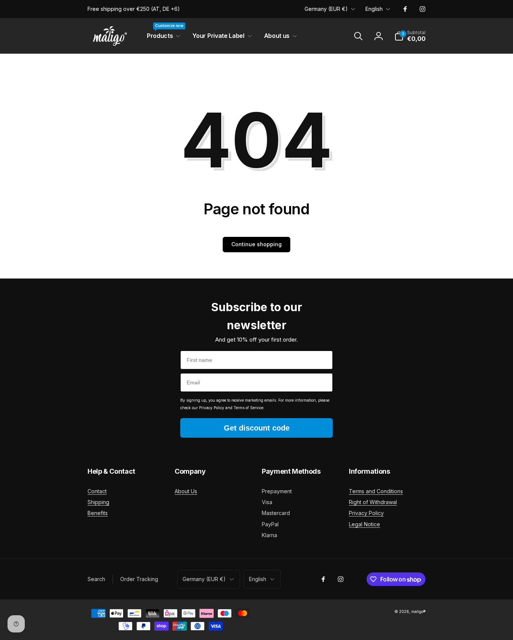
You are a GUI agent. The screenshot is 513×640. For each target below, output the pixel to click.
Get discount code (257, 428)
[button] (162, 36)
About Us (186, 491)
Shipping (98, 502)
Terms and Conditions (376, 491)
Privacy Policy (366, 513)
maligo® (418, 611)
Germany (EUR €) (326, 9)
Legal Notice (364, 524)
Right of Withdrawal (373, 502)
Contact (97, 491)
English (374, 9)
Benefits (98, 513)
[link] (134, 9)
